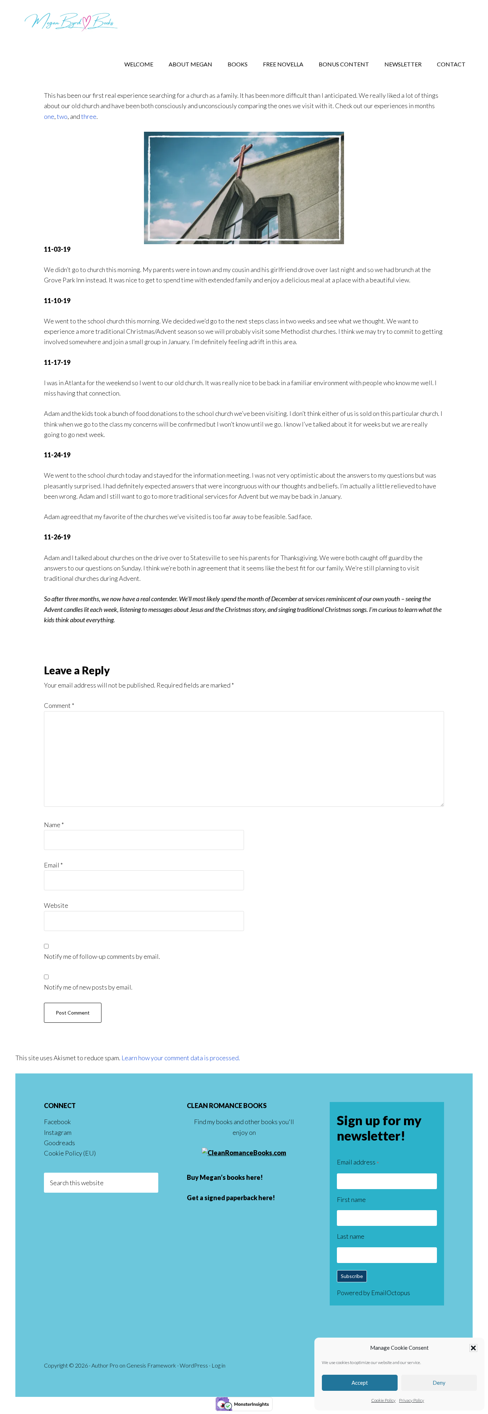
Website (56, 905)
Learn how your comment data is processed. (180, 1058)
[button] (473, 1348)
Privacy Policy (411, 1400)
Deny (439, 1382)
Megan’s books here (230, 1177)
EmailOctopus (390, 1293)
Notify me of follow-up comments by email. (102, 956)
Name (54, 825)
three (88, 116)
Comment (59, 705)
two (62, 116)
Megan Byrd (72, 21)
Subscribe (352, 1276)
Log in (218, 1365)
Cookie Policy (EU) (70, 1153)
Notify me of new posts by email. (88, 987)
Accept (360, 1382)
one (49, 116)
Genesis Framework (151, 1365)
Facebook (57, 1122)
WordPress (194, 1365)
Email (53, 865)
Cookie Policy (383, 1400)
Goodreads (59, 1143)
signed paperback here (238, 1198)
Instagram (57, 1132)
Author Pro (104, 1365)
